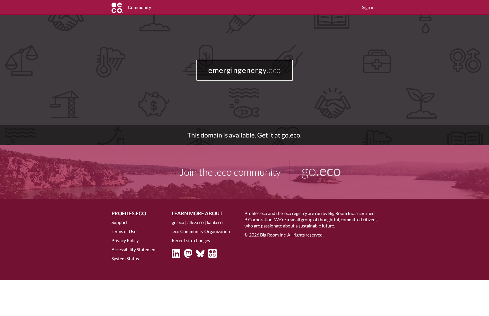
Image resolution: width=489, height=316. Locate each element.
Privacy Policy (125, 240)
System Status (125, 258)
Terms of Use (123, 231)
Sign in (368, 7)
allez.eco (195, 222)
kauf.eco (215, 222)
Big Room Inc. (273, 234)
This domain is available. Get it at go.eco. (244, 135)
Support (119, 222)
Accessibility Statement (134, 249)
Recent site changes (191, 240)
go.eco (178, 222)
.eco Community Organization (201, 231)
